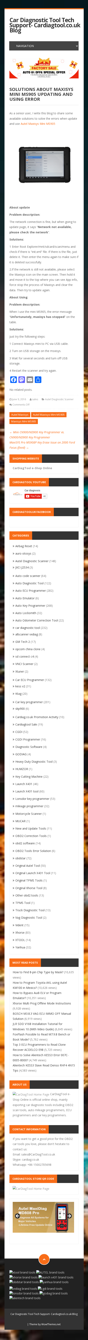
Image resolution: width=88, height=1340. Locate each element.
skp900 (20, 709)
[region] (44, 68)
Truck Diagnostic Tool (30, 910)
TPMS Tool (22, 903)
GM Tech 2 (22, 642)
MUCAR (20, 821)
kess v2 (20, 686)
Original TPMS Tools (29, 880)
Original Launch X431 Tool (32, 873)
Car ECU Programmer (29, 680)
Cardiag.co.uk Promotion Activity (36, 717)
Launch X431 (23, 784)
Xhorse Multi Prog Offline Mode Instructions (42, 1003)
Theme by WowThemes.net (45, 1324)
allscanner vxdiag (26, 634)
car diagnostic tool (27, 628)
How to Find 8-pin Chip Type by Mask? (38, 972)
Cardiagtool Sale (26, 724)
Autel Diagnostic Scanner (59, 399)
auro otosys (23, 553)
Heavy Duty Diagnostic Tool (34, 761)
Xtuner (19, 671)
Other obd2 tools (26, 895)
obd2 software (25, 843)
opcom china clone (28, 649)
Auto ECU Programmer (30, 591)
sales (35, 399)
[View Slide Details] (44, 68)
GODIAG (21, 754)
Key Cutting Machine (29, 776)
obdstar (20, 858)
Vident (19, 925)
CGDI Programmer (27, 739)
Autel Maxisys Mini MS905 (38, 124)
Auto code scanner (27, 576)
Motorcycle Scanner (28, 814)
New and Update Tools (30, 828)
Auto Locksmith (25, 613)
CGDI (18, 732)
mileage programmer (29, 806)
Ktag (18, 694)
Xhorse (20, 932)
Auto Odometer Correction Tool (36, 620)
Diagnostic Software (28, 747)
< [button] (18, 1216)
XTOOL (20, 940)
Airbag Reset (23, 546)
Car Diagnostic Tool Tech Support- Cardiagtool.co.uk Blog (44, 25)
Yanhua (20, 947)
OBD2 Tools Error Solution (33, 851)
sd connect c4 (24, 656)
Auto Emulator (25, 598)
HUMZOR (21, 769)
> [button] (69, 1216)
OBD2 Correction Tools (31, 836)
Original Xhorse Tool (28, 888)
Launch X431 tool (26, 791)
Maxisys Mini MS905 (23, 421)
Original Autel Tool (27, 866)
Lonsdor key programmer (32, 799)
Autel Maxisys (19, 414)
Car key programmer (29, 702)
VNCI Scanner (24, 664)
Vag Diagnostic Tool (28, 917)
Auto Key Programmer (30, 606)
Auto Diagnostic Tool (29, 583)
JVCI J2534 (22, 567)
